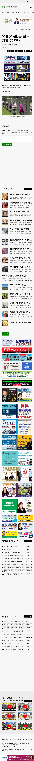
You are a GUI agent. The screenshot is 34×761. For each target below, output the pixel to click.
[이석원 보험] (17, 352)
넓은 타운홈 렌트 (8, 549)
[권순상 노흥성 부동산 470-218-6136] (17, 60)
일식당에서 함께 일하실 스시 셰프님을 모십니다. (14, 546)
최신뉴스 (8, 739)
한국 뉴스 (27, 739)
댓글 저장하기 (7, 144)
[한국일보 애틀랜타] (10, 7)
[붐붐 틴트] (24, 411)
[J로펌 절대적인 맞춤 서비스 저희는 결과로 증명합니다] (9, 474)
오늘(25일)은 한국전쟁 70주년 (26, 29)
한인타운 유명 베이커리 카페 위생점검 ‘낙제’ (14, 624)
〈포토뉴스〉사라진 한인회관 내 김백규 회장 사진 (15, 649)
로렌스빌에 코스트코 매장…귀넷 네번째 (14, 634)
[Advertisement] (17, 166)
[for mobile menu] (30, 7)
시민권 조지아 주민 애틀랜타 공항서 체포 (14, 621)
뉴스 (19, 29)
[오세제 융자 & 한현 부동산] (17, 346)
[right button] (30, 189)
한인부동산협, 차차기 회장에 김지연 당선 (14, 640)
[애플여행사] (25, 518)
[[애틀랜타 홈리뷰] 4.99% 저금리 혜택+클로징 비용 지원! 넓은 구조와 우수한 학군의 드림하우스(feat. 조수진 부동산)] (25, 716)
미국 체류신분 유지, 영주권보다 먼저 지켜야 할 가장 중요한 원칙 (14, 558)
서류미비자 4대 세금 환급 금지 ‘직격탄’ (14, 631)
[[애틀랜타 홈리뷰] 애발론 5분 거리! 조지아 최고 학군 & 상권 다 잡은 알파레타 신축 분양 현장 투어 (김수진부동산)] (9, 707)
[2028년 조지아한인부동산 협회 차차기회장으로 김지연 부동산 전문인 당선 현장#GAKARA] (9, 716)
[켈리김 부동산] (24, 395)
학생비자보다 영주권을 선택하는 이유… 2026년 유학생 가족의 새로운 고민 (14, 567)
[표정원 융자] (17, 68)
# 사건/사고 (18, 12)
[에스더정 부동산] (24, 474)
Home (3, 739)
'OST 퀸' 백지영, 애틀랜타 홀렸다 (13, 637)
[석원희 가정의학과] (9, 518)
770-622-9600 (14, 745)
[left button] (26, 189)
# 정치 (2, 12)
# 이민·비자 (26, 12)
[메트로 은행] (24, 426)
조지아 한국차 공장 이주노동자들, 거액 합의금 (14, 628)
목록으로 (5, 333)
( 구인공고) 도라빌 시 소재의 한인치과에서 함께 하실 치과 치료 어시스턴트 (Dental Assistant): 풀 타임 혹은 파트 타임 (14, 571)
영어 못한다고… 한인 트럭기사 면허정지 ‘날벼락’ (14, 646)
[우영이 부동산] (17, 361)
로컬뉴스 (14, 739)
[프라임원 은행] (9, 411)
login (31, 1)
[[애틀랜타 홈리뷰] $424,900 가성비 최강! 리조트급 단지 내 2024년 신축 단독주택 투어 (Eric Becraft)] (9, 726)
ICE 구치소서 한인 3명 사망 (11, 643)
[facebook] (30, 51)
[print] (26, 51)
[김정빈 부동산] (25, 526)
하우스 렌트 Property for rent (12, 552)
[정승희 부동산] (24, 490)
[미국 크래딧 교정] (17, 77)
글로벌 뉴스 (20, 739)
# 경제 (7, 12)
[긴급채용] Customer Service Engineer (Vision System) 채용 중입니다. (14, 561)
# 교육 (32, 12)
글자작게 (10, 51)
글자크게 (19, 51)
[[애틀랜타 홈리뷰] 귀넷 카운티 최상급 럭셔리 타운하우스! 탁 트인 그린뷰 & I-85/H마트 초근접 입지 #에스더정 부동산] (25, 726)
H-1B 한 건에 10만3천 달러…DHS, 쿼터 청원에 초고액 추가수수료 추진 (15, 574)
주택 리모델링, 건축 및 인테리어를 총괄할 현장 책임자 (14, 564)
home (16, 29)
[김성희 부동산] (17, 21)
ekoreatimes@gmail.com (8, 746)
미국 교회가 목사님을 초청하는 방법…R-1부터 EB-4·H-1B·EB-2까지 (14, 555)
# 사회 (12, 12)
